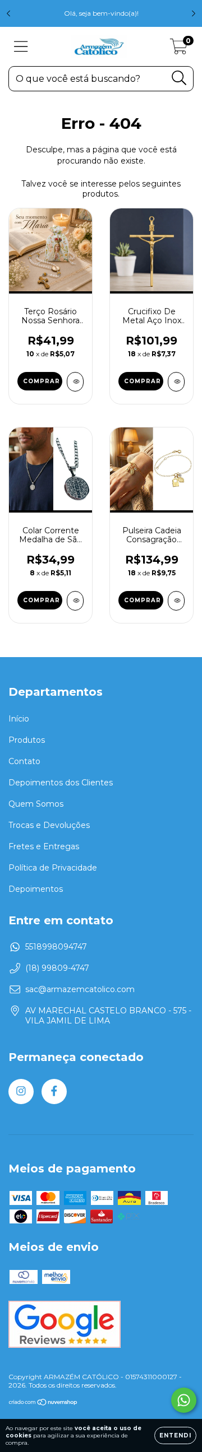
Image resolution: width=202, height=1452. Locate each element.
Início (18, 719)
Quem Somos (35, 804)
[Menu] (21, 46)
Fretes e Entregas (43, 846)
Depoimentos (35, 889)
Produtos (26, 740)
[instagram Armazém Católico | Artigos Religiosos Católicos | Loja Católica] (21, 1091)
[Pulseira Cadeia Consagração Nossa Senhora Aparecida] (176, 601)
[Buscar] (179, 78)
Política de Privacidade (52, 868)
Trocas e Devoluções (49, 825)
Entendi (175, 1435)
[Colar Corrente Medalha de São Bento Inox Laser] (75, 601)
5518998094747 (56, 947)
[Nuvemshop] (43, 1403)
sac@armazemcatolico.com (80, 989)
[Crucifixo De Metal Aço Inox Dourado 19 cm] (176, 382)
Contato (24, 761)
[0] (178, 49)
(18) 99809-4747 (57, 968)
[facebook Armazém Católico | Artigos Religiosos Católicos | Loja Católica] (54, 1091)
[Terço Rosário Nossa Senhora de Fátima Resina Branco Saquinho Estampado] (75, 382)
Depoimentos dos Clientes (60, 783)
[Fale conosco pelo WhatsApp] (183, 1400)
